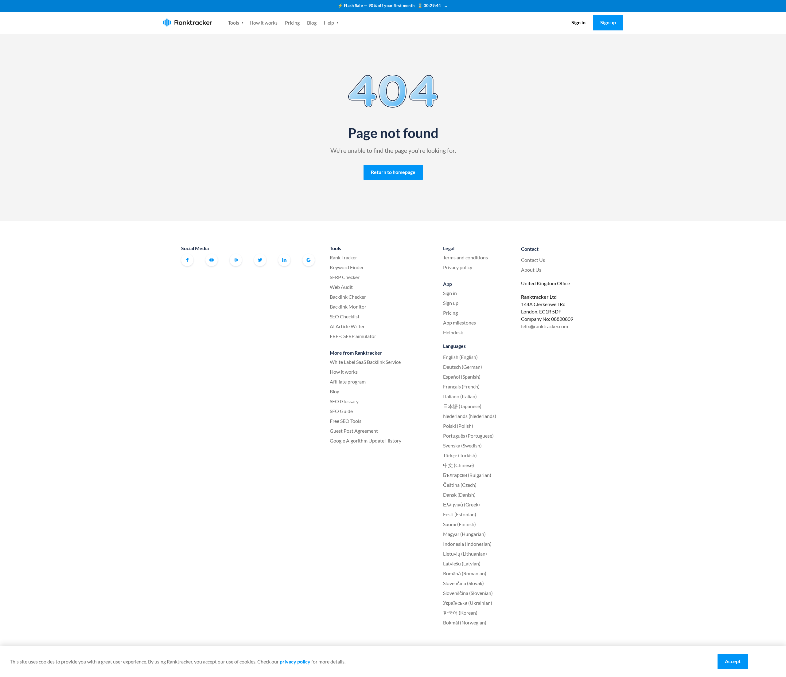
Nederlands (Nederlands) (469, 416)
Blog (312, 23)
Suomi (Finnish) (459, 524)
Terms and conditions (465, 257)
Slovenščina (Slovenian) (468, 593)
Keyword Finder (347, 267)
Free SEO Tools (345, 421)
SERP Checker (345, 277)
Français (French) (461, 386)
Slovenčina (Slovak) (463, 583)
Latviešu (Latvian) (462, 563)
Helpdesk (453, 332)
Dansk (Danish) (459, 495)
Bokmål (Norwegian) (464, 622)
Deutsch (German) (462, 367)
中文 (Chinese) (458, 465)
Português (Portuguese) (468, 436)
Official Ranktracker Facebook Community (236, 260)
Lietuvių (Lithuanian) (465, 554)
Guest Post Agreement (354, 431)
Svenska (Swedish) (462, 445)
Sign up (608, 22)
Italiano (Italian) (460, 396)
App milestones (459, 322)
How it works (264, 23)
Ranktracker (187, 22)
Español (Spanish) (462, 377)
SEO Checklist (345, 316)
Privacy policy (457, 267)
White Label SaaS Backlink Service (365, 362)
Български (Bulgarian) (467, 475)
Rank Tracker (343, 257)
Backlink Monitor (348, 306)
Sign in (578, 22)
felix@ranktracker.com (544, 326)
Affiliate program (348, 381)
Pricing (292, 23)
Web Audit (341, 287)
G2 (308, 260)
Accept (733, 661)
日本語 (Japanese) (462, 406)
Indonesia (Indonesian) (467, 544)
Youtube (211, 260)
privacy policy (295, 661)
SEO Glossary (344, 401)
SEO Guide (341, 411)
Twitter (260, 260)
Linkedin (284, 260)
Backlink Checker (348, 297)
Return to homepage (393, 172)
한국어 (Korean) (460, 613)
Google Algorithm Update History (365, 440)
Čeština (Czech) (460, 485)
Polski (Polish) (458, 426)
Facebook (187, 260)
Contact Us (533, 260)
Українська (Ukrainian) (467, 603)
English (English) (460, 357)
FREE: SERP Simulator (353, 336)
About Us (531, 270)
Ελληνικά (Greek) (461, 504)
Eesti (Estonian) (459, 514)
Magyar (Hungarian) (464, 534)
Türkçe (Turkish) (460, 455)
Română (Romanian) (464, 573)
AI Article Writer (347, 326)
